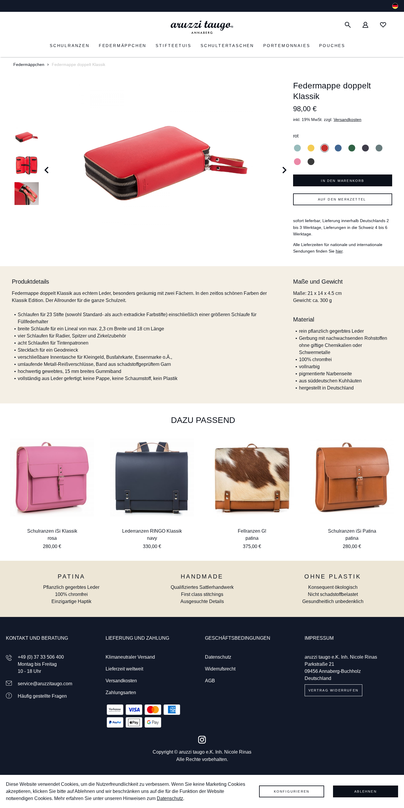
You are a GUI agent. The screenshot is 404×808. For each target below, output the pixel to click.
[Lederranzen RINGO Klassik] (152, 477)
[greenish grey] (379, 148)
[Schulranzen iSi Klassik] (52, 477)
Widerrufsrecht (220, 668)
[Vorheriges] (46, 165)
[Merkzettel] (383, 25)
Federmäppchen (28, 64)
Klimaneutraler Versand (130, 657)
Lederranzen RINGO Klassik (152, 531)
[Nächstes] (284, 165)
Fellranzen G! (252, 531)
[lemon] (311, 148)
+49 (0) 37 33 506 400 (41, 657)
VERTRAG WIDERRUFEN (333, 690)
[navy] (365, 148)
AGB (210, 680)
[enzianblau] (338, 148)
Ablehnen (365, 791)
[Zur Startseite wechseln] (202, 27)
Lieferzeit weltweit (124, 668)
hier (339, 251)
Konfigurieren (292, 791)
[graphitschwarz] (311, 161)
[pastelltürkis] (297, 148)
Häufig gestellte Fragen (42, 696)
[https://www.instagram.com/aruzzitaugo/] (202, 740)
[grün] (352, 148)
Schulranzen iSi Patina (352, 531)
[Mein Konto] (365, 25)
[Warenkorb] (395, 25)
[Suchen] (348, 25)
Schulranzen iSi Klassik (52, 531)
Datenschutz (218, 657)
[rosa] (297, 161)
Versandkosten (347, 119)
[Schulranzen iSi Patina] (352, 477)
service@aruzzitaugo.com (45, 683)
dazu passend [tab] (203, 420)
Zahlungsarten (121, 692)
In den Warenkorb (342, 180)
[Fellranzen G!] (252, 477)
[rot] (324, 148)
